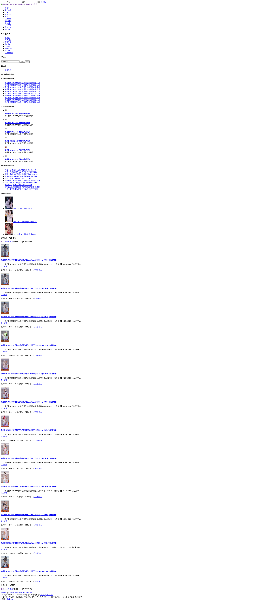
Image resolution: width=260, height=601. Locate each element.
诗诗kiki (8, 40)
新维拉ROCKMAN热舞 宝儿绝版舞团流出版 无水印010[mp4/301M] (25, 515)
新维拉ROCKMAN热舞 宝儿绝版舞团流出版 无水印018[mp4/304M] (25, 288)
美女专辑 (8, 27)
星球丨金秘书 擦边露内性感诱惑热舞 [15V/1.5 (21, 174)
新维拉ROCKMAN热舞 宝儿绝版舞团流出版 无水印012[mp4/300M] (25, 458)
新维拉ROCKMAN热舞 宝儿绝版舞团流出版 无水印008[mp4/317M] (25, 571)
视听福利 (8, 21)
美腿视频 (8, 19)
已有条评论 (38, 270)
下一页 (6, 242)
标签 (24, 593)
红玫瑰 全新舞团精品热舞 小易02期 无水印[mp (21, 176)
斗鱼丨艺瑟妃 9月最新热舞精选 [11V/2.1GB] (20, 170)
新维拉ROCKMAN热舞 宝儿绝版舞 (17, 114)
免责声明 (18, 593)
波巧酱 (7, 38)
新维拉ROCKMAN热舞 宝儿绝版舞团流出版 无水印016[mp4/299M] (25, 345)
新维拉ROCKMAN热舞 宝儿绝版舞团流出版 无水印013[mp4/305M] (25, 430)
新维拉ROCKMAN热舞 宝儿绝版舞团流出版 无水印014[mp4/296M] (25, 402)
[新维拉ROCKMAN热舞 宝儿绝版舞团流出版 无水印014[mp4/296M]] (5, 156)
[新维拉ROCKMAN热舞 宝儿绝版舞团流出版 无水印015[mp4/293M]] (5, 147)
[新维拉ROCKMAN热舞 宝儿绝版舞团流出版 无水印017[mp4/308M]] (5, 129)
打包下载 (8, 25)
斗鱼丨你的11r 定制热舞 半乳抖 (24, 208)
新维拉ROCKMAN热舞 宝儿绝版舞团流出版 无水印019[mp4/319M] (25, 260)
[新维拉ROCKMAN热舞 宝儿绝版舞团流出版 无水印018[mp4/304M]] (5, 120)
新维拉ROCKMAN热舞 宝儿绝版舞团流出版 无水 (22, 83)
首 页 (7, 8)
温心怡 (7, 44)
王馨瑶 (7, 46)
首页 (2, 242)
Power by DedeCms (46, 595)
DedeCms (10, 599)
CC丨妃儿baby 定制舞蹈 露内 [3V (25, 234)
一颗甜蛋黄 (9, 53)
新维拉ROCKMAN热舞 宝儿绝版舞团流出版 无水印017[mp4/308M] (25, 317)
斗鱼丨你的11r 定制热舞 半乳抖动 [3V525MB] (21, 183)
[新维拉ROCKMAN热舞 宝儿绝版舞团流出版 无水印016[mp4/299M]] (5, 138)
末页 (11, 242)
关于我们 (4, 593)
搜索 (27, 61)
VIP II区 (7, 29)
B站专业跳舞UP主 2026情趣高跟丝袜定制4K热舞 (22, 187)
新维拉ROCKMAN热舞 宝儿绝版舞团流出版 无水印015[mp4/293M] (25, 373)
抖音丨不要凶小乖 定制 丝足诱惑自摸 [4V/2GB (21, 189)
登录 (39, 2)
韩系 (6, 16)
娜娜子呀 (8, 42)
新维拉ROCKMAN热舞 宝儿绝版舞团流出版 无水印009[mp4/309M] (25, 543)
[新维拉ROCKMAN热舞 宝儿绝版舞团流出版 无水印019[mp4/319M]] (5, 110)
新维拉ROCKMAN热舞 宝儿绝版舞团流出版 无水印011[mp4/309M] (25, 486)
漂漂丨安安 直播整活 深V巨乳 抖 (25, 222)
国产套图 (8, 10)
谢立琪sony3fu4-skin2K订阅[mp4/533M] (18, 185)
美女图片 (8, 23)
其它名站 (8, 14)
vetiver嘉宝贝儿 (10, 48)
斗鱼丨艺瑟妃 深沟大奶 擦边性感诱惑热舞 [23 (21, 172)
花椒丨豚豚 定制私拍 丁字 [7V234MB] (18, 178)
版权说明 (11, 593)
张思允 (7, 50)
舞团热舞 (8, 70)
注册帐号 (44, 2)
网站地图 (29, 593)
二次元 (7, 12)
